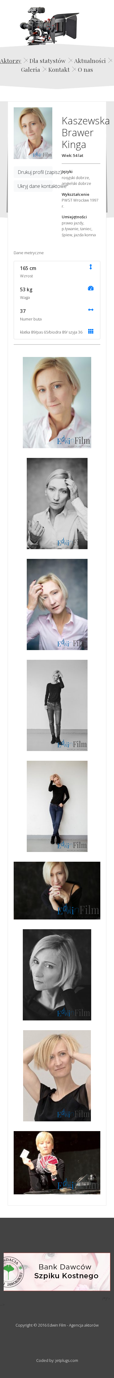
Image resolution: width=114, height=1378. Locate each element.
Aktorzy (10, 60)
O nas (85, 69)
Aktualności (90, 60)
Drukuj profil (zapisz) (35, 172)
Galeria (30, 69)
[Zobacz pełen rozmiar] (33, 133)
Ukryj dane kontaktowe (35, 186)
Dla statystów (47, 60)
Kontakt (59, 69)
